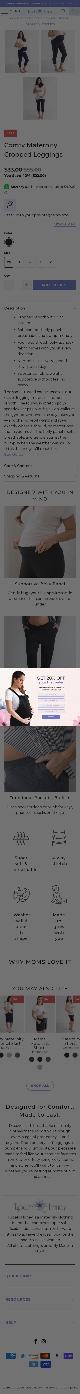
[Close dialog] (78, 670)
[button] (51, 695)
